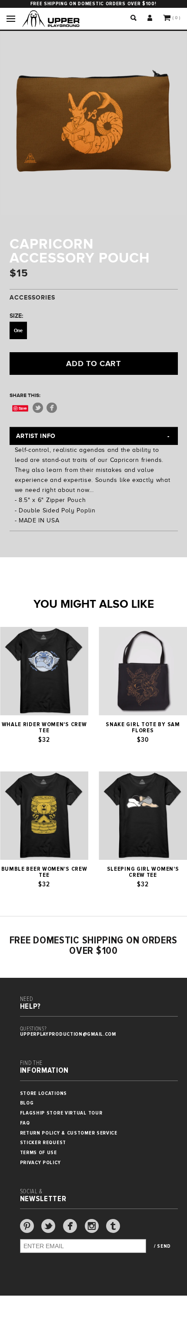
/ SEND (162, 1246)
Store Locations (43, 1093)
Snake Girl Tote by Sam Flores (143, 727)
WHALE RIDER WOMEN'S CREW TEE (44, 727)
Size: (16, 315)
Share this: (25, 395)
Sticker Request (43, 1142)
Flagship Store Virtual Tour (61, 1113)
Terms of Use (38, 1152)
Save (23, 408)
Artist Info (36, 435)
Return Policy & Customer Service (68, 1133)
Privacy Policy (40, 1162)
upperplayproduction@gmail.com (68, 1034)
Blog (27, 1103)
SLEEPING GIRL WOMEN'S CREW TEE (143, 872)
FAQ (25, 1123)
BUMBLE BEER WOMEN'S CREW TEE (44, 872)
